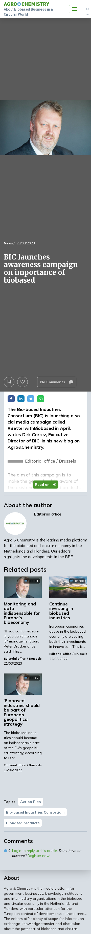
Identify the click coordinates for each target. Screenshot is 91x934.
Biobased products (22, 823)
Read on (43, 484)
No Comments (53, 382)
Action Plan (30, 801)
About (11, 878)
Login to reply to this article (34, 850)
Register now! (39, 855)
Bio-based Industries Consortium (35, 812)
